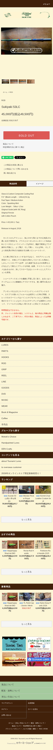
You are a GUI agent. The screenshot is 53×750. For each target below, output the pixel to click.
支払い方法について (22, 723)
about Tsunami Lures (11, 461)
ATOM (45, 729)
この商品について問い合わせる (16, 169)
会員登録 (31, 703)
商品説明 (13, 184)
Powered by (11, 743)
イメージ (40, 184)
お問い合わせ (6, 715)
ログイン (4, 709)
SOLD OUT (26, 135)
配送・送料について (37, 723)
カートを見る (33, 709)
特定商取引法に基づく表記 (13, 147)
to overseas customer (11, 467)
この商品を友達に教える (13, 165)
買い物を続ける (10, 173)
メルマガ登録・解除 (29, 729)
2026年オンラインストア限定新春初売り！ (21, 473)
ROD (11, 92)
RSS (40, 729)
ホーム (5, 92)
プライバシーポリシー (12, 729)
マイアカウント (7, 703)
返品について (8, 144)
